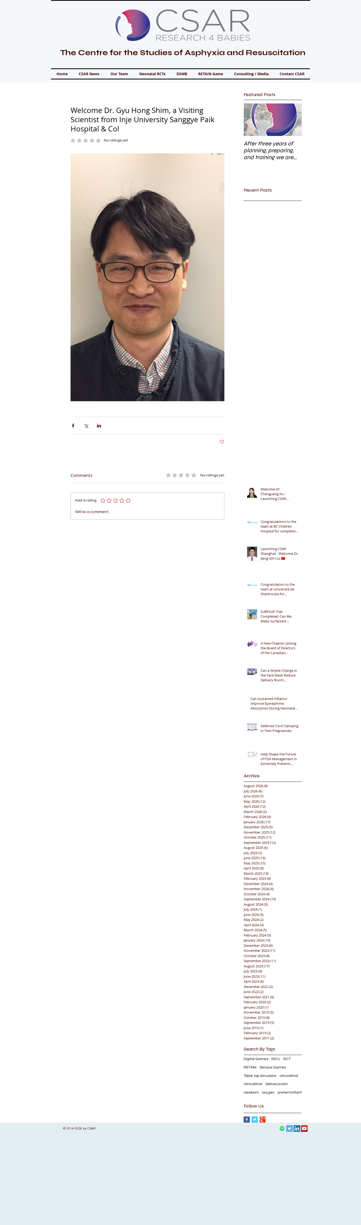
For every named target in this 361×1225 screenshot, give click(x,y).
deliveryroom (276, 1084)
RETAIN (250, 1067)
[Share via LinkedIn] (98, 425)
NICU (275, 1059)
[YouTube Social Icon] (304, 1128)
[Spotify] (282, 1128)
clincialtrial (289, 1076)
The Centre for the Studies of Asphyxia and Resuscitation (183, 52)
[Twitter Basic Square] (255, 1120)
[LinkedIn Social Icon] (297, 1128)
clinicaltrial (253, 1084)
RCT (287, 1059)
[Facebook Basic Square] (247, 1120)
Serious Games (273, 1067)
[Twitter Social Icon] (289, 1128)
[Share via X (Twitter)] (86, 425)
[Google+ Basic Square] (263, 1120)
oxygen (268, 1092)
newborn (251, 1092)
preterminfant (290, 1092)
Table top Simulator (260, 1076)
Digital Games (256, 1059)
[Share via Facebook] (73, 425)
